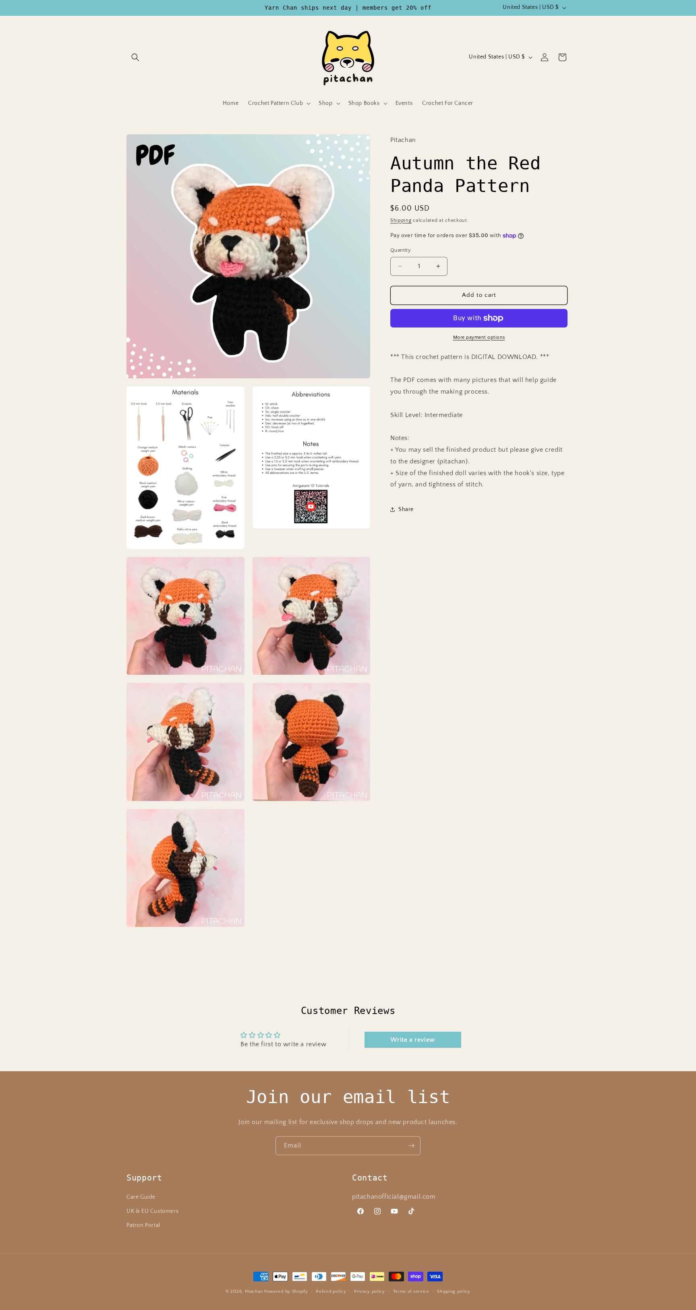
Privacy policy (369, 1291)
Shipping (401, 220)
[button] (135, 57)
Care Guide (140, 1197)
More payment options (479, 337)
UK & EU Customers (152, 1211)
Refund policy (331, 1291)
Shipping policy (453, 1291)
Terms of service (411, 1291)
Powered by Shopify (286, 1291)
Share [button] (406, 509)
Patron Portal (143, 1225)
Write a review (412, 1039)
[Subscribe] (411, 1145)
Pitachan (254, 1291)
